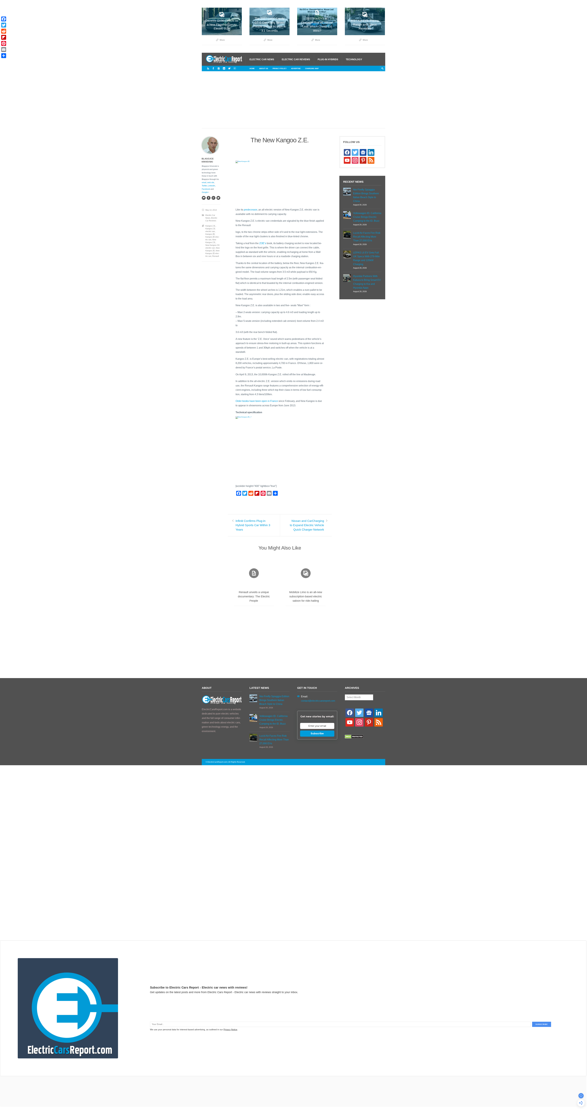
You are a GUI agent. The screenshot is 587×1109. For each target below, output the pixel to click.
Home (252, 68)
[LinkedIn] (224, 68)
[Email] (4, 49)
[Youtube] (234, 68)
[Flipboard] (4, 37)
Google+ (205, 192)
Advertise (296, 68)
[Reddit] (4, 31)
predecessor (250, 209)
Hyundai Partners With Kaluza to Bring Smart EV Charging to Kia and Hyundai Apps (367, 282)
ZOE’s (262, 243)
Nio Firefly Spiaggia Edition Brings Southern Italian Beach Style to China (366, 195)
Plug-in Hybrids (328, 59)
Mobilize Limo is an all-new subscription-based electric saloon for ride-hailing (305, 596)
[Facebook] (213, 68)
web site (210, 182)
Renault (215, 256)
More (222, 40)
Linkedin (211, 186)
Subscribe (317, 733)
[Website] (203, 198)
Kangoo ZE (210, 234)
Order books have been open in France (257, 401)
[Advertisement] (293, 103)
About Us (263, 68)
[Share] (4, 56)
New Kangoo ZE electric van (212, 253)
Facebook (206, 189)
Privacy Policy (279, 68)
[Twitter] (229, 68)
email (204, 182)
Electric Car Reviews (296, 59)
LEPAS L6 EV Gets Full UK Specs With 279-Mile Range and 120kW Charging (366, 258)
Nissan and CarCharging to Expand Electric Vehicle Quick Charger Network (307, 525)
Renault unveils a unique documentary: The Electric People (254, 596)
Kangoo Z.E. (210, 226)
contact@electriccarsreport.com (318, 700)
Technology (354, 59)
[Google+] (213, 198)
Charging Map (312, 68)
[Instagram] (218, 68)
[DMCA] (354, 737)
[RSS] (208, 68)
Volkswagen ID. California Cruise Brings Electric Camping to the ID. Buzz (367, 217)
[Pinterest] (4, 43)
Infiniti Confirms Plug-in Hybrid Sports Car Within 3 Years (253, 525)
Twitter (204, 186)
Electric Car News (261, 59)
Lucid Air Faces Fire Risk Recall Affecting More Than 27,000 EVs (366, 237)
